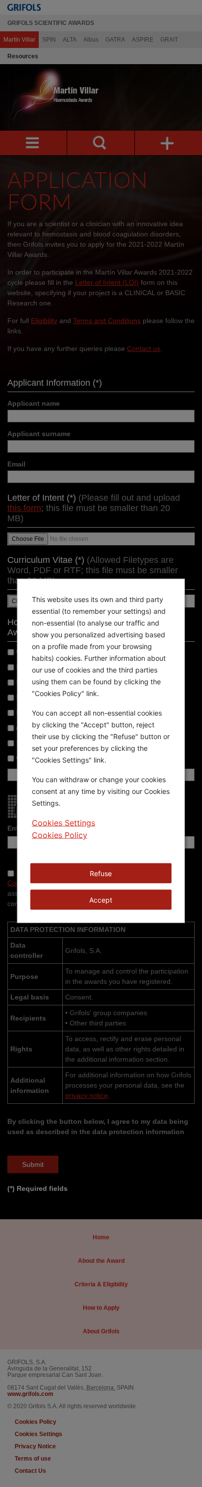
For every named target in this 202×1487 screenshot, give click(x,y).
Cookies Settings (63, 823)
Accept (100, 900)
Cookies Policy (59, 835)
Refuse (101, 873)
